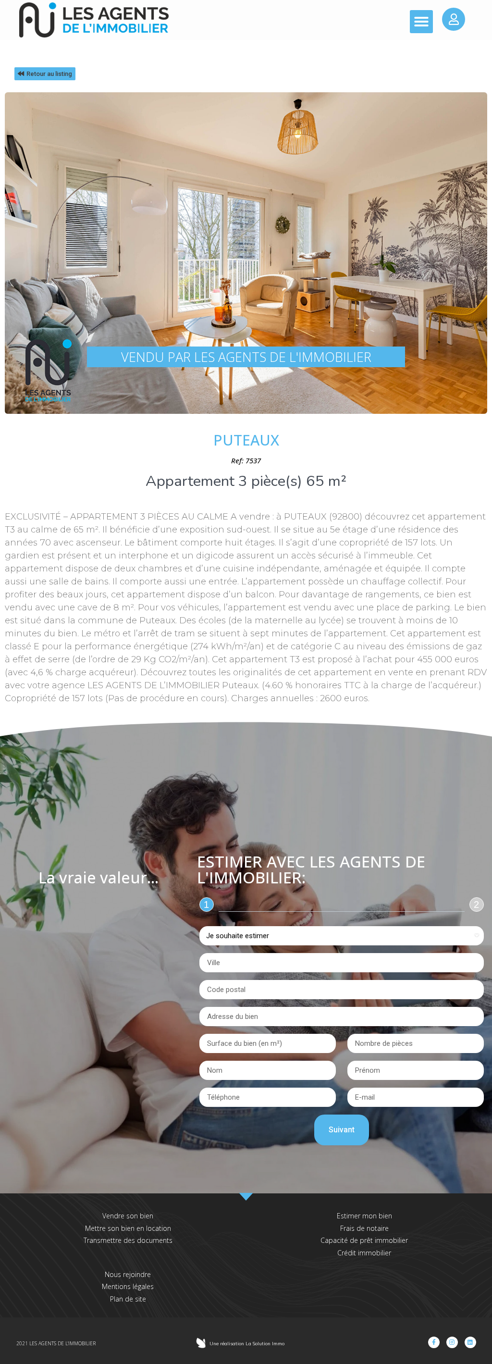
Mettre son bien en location (128, 1228)
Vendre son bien (127, 1215)
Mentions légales (128, 1286)
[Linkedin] (470, 1342)
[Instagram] (452, 1342)
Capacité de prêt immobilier (364, 1240)
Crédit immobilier (364, 1252)
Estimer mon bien (364, 1215)
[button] (421, 21)
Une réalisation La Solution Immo (246, 1343)
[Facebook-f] (434, 1342)
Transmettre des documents (128, 1240)
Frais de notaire (364, 1228)
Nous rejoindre (128, 1274)
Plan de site (128, 1298)
